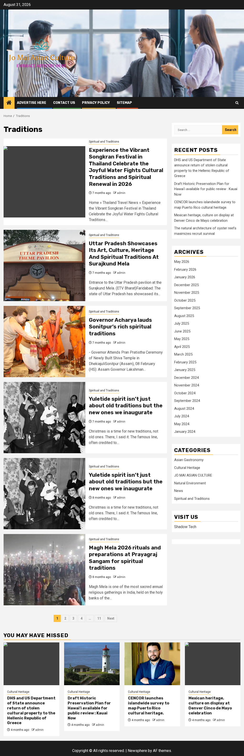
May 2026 (181, 262)
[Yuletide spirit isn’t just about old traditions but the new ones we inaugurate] (44, 417)
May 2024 (181, 424)
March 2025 (183, 354)
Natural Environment (190, 483)
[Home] (9, 103)
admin (121, 193)
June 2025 (182, 331)
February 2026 (185, 269)
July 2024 (181, 416)
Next (110, 618)
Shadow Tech (185, 527)
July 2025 (181, 323)
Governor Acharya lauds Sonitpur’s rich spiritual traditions (120, 327)
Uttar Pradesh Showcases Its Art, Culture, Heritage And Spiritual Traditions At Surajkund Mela (124, 253)
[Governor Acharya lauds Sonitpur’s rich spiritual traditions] (44, 341)
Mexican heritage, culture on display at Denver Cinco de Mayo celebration (210, 705)
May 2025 (181, 339)
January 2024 (184, 431)
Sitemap (124, 103)
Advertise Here (31, 103)
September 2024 (187, 401)
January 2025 (184, 370)
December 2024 (186, 378)
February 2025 (185, 362)
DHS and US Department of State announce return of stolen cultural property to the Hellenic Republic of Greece (31, 710)
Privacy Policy (96, 103)
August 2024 (184, 408)
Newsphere (137, 750)
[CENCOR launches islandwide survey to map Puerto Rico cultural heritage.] (152, 663)
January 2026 (184, 277)
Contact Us (64, 103)
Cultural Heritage (187, 468)
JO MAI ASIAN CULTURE (193, 475)
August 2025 (184, 316)
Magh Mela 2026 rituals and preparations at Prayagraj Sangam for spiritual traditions (125, 557)
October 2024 (184, 393)
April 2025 (182, 347)
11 (99, 618)
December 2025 (186, 285)
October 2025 (184, 300)
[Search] (237, 102)
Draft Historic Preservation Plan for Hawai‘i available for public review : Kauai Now (205, 189)
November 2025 (186, 292)
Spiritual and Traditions (104, 141)
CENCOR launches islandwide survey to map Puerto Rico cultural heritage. (148, 705)
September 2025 (187, 308)
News (178, 491)
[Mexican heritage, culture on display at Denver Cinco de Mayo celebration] (213, 663)
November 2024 (186, 385)
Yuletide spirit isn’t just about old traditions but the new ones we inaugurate (126, 406)
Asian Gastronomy (188, 460)
